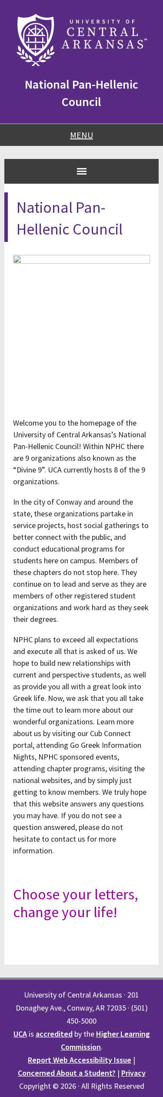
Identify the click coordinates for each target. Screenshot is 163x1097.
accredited (54, 1034)
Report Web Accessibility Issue (79, 1060)
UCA (20, 1034)
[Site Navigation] (81, 171)
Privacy (133, 1073)
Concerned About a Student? (67, 1073)
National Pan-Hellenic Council (81, 92)
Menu (81, 134)
